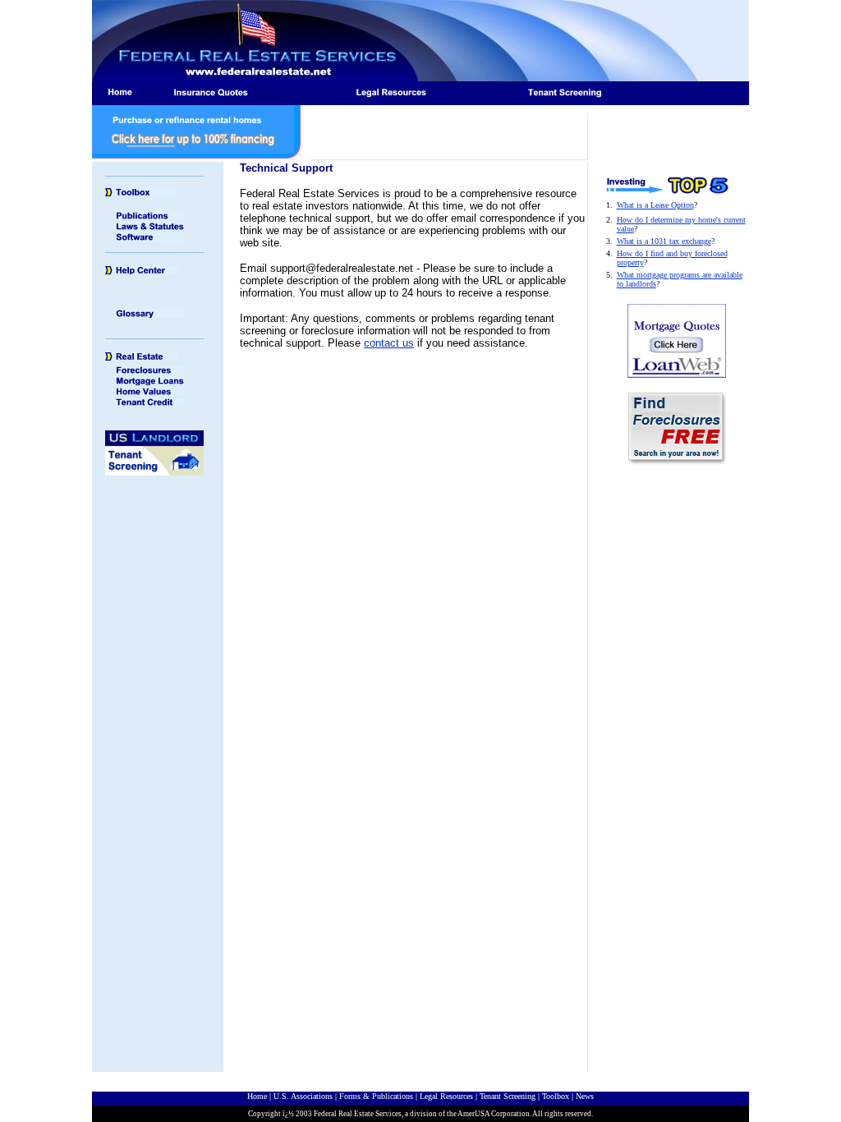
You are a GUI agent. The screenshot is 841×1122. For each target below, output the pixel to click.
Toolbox (555, 1096)
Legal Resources (446, 1096)
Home (257, 1096)
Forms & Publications (376, 1096)
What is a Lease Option (655, 204)
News (585, 1096)
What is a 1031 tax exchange (664, 241)
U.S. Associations (303, 1096)
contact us (389, 343)
